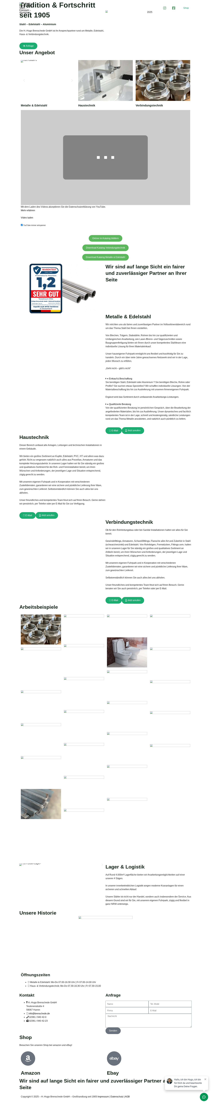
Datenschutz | (118, 1096)
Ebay (113, 1073)
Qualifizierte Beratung (120, 404)
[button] (186, 8)
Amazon (30, 1073)
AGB (127, 1096)
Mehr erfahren (28, 210)
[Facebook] (174, 8)
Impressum (103, 1096)
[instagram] (165, 8)
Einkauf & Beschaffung (120, 378)
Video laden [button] (27, 217)
